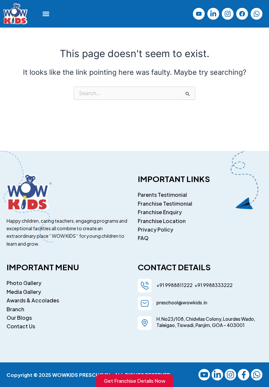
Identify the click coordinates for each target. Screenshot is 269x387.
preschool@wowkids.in (181, 302)
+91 (197, 285)
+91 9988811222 (174, 285)
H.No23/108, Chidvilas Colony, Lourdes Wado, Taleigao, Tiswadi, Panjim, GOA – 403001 (205, 322)
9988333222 (217, 285)
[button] (45, 13)
